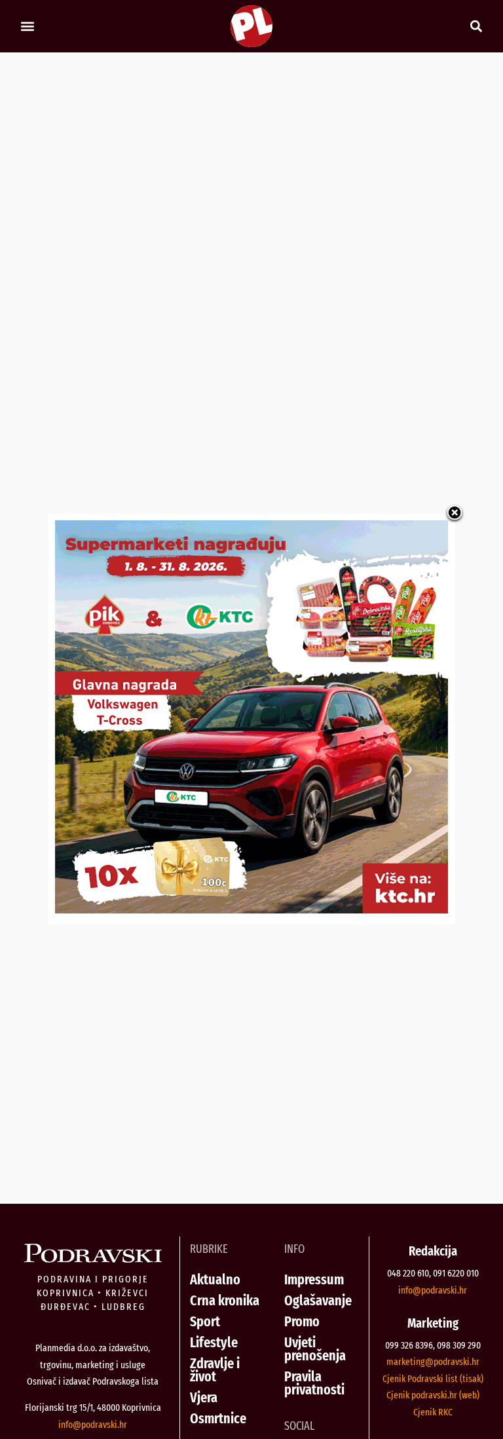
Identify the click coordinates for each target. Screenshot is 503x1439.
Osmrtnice (218, 1418)
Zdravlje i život (215, 1369)
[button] (27, 26)
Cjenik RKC (433, 1412)
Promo (302, 1321)
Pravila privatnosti (314, 1383)
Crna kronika (224, 1300)
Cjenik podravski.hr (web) (432, 1395)
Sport (205, 1321)
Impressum (314, 1279)
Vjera (203, 1397)
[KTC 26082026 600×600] (251, 909)
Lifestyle (214, 1342)
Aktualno (215, 1279)
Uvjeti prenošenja (315, 1348)
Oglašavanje (318, 1300)
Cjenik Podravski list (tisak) (432, 1379)
